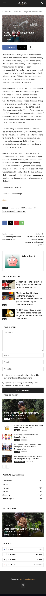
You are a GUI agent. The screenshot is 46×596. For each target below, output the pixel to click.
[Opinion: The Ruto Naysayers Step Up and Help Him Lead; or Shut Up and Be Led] (8, 284)
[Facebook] (4, 223)
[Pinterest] (16, 223)
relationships (20, 211)
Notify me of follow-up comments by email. (21, 383)
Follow (39, 554)
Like (40, 549)
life (35, 208)
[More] (30, 47)
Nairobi (7, 419)
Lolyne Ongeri (28, 256)
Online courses (8, 211)
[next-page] (7, 466)
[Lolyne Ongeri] (12, 261)
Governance (7, 288)
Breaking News (19, 461)
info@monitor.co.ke (28, 579)
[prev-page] (4, 466)
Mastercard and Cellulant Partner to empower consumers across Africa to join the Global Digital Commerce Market (29, 299)
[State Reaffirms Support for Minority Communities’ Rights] (23, 410)
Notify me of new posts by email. (17, 386)
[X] (10, 223)
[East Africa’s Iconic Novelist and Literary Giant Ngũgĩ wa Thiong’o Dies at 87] (7, 458)
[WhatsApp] (21, 223)
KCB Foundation (26, 208)
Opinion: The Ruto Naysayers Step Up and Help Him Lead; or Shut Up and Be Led (29, 285)
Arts (9, 12)
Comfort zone (14, 208)
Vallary (13, 419)
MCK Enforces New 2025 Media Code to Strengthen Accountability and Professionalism (28, 447)
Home (4, 12)
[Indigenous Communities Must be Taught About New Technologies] (7, 427)
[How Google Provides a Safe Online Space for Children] (7, 437)
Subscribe (38, 565)
